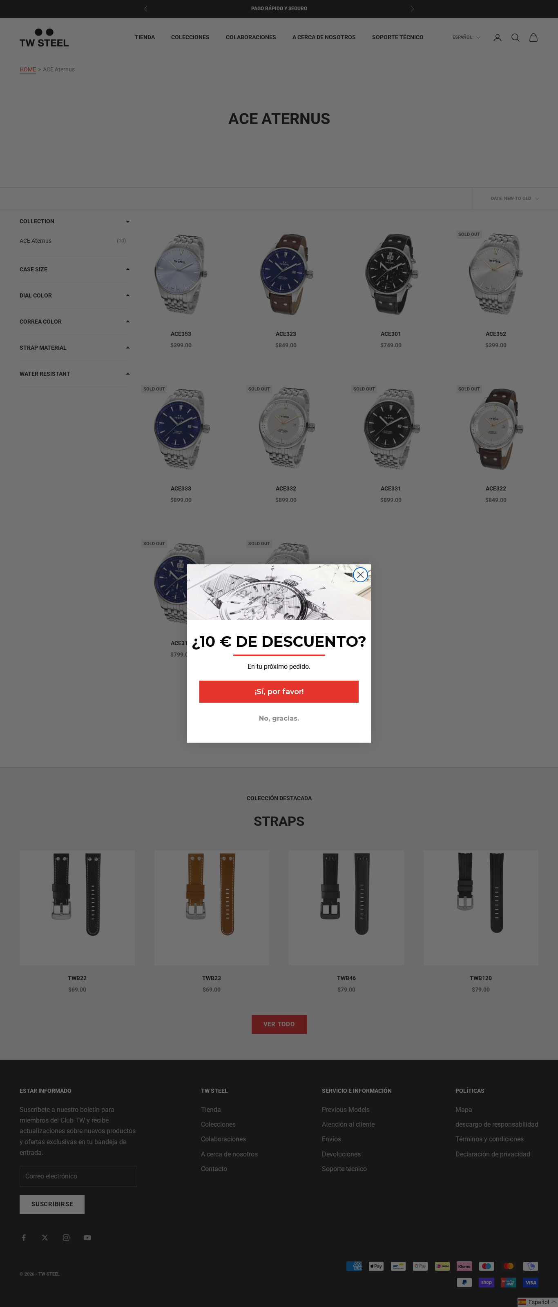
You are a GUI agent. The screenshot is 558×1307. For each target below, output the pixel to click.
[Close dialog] (360, 575)
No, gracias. (279, 718)
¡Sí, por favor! (279, 691)
